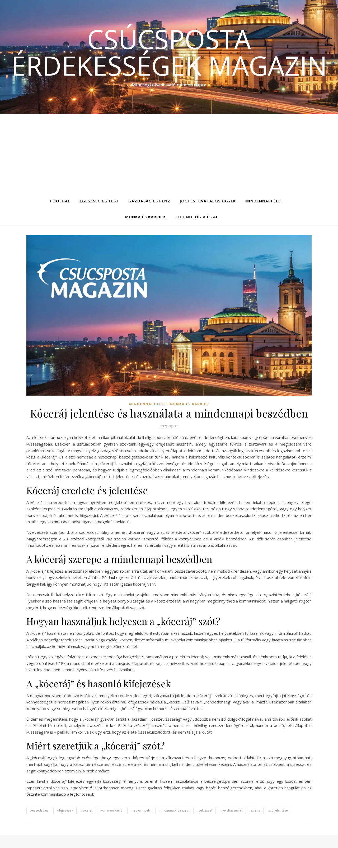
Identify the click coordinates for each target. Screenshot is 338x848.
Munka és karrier (145, 216)
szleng (255, 810)
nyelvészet (204, 810)
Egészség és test (99, 200)
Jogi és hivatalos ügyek (208, 200)
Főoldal (60, 200)
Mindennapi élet (264, 200)
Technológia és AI (196, 216)
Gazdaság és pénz (149, 200)
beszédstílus (39, 810)
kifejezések (65, 810)
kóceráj (86, 810)
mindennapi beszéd (174, 810)
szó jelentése (278, 810)
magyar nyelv (141, 810)
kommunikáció (112, 810)
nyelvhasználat (231, 810)
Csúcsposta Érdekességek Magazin (169, 52)
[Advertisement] (169, 153)
